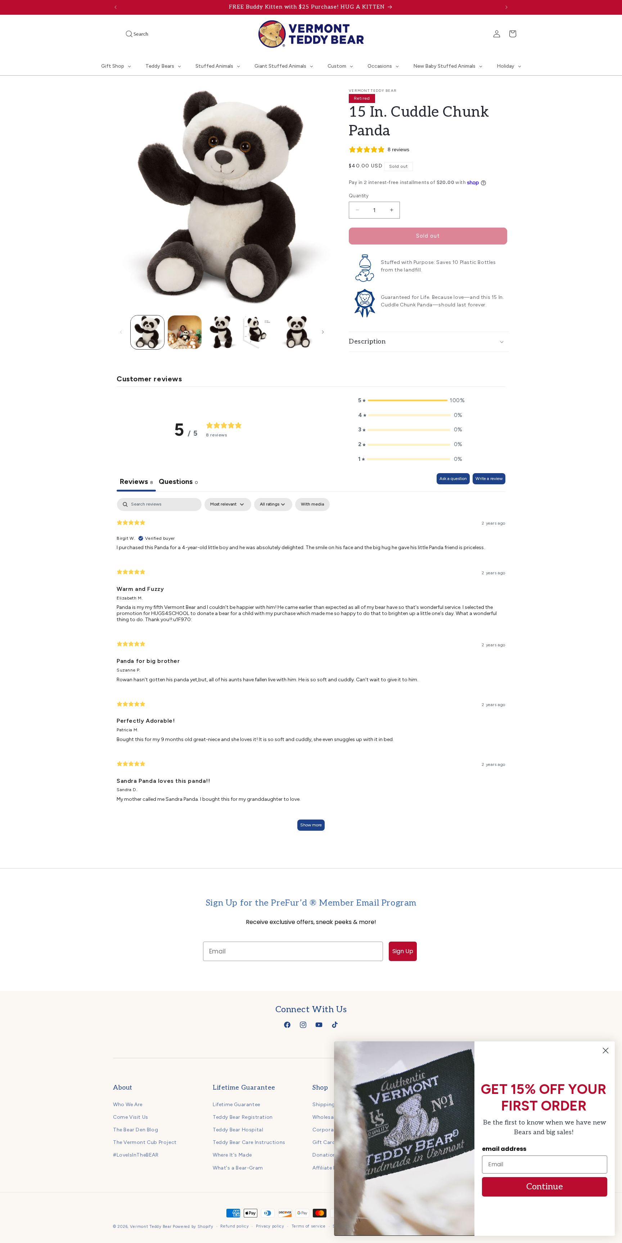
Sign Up (402, 951)
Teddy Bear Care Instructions (249, 1142)
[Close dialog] (605, 1050)
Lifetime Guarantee (236, 1104)
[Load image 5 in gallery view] (296, 332)
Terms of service (309, 1226)
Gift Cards (325, 1142)
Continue (544, 1186)
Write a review (488, 478)
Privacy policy (270, 1226)
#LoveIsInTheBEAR (136, 1155)
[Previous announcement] (115, 7)
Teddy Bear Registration (243, 1117)
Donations (325, 1155)
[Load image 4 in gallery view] (259, 332)
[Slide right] (323, 332)
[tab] (178, 482)
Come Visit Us (130, 1117)
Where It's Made (232, 1155)
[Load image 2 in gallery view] (184, 332)
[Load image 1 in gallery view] (147, 332)
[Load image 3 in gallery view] (222, 332)
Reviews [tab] (136, 481)
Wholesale (325, 1117)
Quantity (359, 195)
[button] (127, 34)
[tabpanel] (311, 668)
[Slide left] (121, 332)
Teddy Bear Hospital (238, 1130)
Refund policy (234, 1226)
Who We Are (128, 1104)
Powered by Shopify (193, 1226)
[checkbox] (312, 504)
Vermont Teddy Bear (151, 1226)
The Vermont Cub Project (145, 1142)
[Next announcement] (506, 7)
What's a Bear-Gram (238, 1168)
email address (504, 1149)
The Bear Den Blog (135, 1130)
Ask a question (453, 478)
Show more (311, 824)
